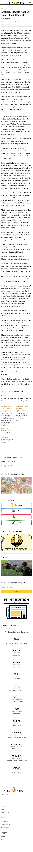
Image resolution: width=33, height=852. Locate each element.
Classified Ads (5, 827)
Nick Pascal (18, 22)
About (3, 799)
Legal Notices (5, 812)
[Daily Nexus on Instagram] (7, 794)
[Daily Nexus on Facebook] (2, 794)
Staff (2, 803)
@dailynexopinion (8, 628)
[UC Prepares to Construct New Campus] (23, 413)
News (3, 8)
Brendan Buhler (7, 22)
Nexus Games (7, 499)
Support (4, 832)
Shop (2, 839)
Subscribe (16, 591)
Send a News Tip (5, 824)
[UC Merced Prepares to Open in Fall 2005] (8, 436)
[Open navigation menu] (30, 2)
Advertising (4, 821)
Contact (4, 817)
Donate (3, 836)
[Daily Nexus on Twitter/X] (5, 794)
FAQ (2, 809)
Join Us (3, 806)
